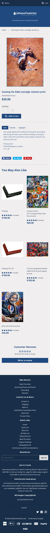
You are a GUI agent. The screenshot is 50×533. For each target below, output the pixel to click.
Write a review (25, 360)
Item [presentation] (5, 128)
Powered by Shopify (35, 518)
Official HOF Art (25, 436)
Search (24, 508)
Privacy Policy (25, 416)
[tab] (5, 127)
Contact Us (25, 401)
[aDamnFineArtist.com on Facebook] (41, 512)
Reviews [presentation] (12, 128)
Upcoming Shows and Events (25, 387)
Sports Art (25, 427)
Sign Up (44, 458)
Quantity (5, 106)
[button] (7, 215)
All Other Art (25, 433)
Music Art (25, 430)
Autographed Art (25, 445)
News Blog (25, 390)
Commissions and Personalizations (25, 448)
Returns (25, 407)
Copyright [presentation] (21, 128)
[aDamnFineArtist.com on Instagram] (46, 512)
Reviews (25, 393)
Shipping (25, 404)
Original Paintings (25, 442)
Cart (46, 3)
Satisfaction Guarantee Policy (25, 410)
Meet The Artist (25, 384)
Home (4, 30)
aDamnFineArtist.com (18, 518)
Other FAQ (25, 413)
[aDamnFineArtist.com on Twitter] (37, 512)
